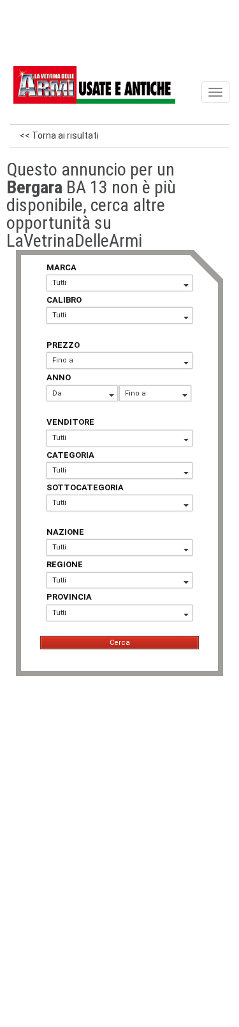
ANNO (59, 377)
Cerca (120, 642)
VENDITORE (70, 422)
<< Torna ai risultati (59, 135)
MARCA (61, 267)
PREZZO (63, 345)
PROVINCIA (69, 597)
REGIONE (65, 564)
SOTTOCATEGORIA (85, 487)
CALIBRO (64, 300)
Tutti (59, 283)
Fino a (62, 360)
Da (57, 393)
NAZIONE (65, 532)
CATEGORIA (70, 455)
